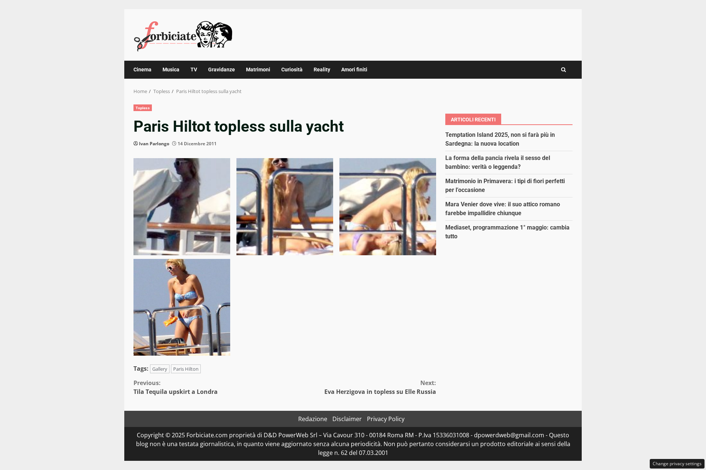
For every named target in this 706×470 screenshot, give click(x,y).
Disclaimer (347, 419)
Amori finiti (354, 69)
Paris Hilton (186, 369)
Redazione (312, 419)
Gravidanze (221, 69)
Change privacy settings (677, 463)
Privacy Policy (385, 419)
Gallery (159, 369)
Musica (171, 69)
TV (193, 69)
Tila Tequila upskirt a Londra (175, 387)
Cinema (142, 69)
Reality (322, 69)
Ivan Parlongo (154, 143)
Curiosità (292, 69)
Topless (143, 107)
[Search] (563, 70)
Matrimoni (258, 69)
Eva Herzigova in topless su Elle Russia (380, 387)
